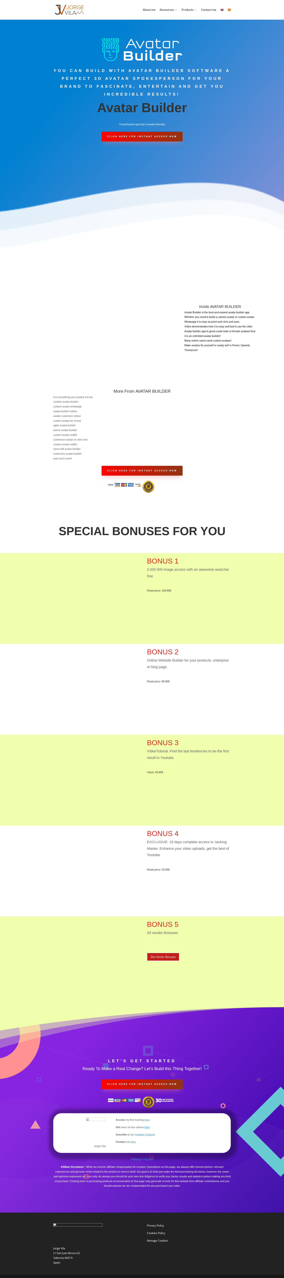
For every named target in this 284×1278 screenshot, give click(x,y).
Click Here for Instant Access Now (142, 136)
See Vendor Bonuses (163, 957)
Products (187, 10)
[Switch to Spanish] (229, 14)
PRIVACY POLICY (142, 1159)
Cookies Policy (156, 1233)
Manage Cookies (157, 1240)
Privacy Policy (155, 1225)
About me (149, 10)
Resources (167, 10)
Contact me (208, 10)
